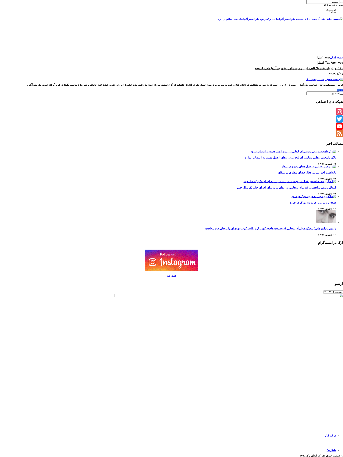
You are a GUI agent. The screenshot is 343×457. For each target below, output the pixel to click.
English (332, 12)
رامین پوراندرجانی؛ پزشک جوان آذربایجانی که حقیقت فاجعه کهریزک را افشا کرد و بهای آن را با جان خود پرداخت (270, 228)
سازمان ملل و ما (328, 42)
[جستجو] (341, 2)
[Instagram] (171, 111)
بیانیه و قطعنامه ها (328, 50)
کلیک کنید (172, 275)
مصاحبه (332, 47)
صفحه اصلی (330, 30)
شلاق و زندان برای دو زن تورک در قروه (313, 202)
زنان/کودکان (330, 35)
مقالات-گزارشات (328, 32)
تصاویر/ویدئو (330, 40)
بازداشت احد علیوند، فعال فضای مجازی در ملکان (307, 172)
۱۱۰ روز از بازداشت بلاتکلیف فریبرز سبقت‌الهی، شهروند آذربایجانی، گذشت (299, 68)
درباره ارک (331, 9)
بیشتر (340, 90)
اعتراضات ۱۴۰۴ (329, 52)
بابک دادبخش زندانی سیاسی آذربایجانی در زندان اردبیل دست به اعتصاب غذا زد (290, 157)
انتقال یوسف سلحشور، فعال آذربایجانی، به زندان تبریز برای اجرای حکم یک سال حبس (286, 187)
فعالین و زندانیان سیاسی (325, 37)
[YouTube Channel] (171, 126)
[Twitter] (171, 119)
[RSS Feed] (171, 133)
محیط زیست (330, 45)
